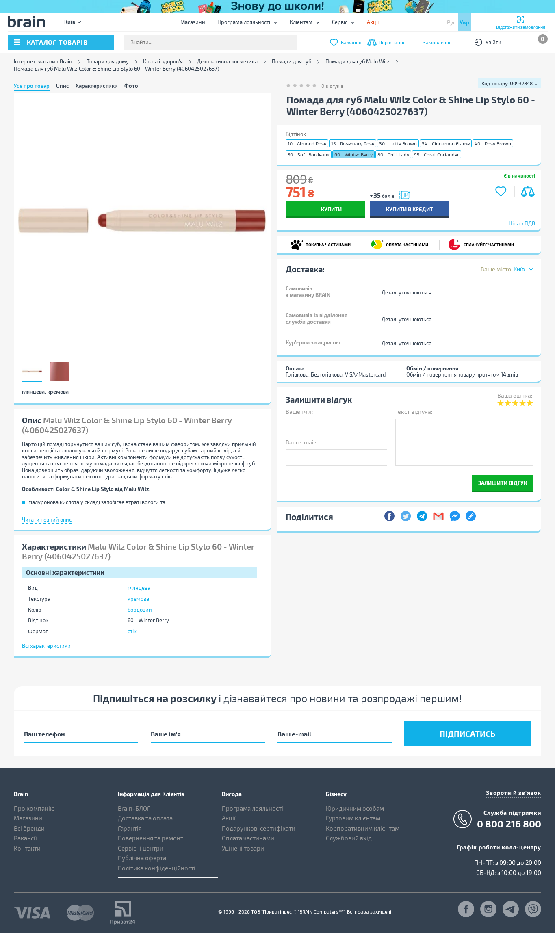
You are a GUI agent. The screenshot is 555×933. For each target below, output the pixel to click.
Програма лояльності (243, 22)
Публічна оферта (142, 858)
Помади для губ (291, 61)
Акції (229, 818)
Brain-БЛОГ (134, 808)
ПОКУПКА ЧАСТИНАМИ (326, 242)
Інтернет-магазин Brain (43, 61)
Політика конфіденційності (156, 868)
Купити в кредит (409, 209)
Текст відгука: (413, 411)
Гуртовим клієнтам (353, 818)
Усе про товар (32, 85)
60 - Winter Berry (353, 154)
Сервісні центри (140, 848)
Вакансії (25, 838)
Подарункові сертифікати (258, 828)
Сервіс (339, 22)
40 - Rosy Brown (493, 143)
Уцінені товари (243, 848)
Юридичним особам (355, 808)
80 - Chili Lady (393, 154)
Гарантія (130, 828)
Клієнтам (301, 22)
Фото (131, 85)
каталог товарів (57, 42)
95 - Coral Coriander (436, 154)
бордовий (140, 609)
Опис (62, 85)
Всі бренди (29, 828)
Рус (451, 22)
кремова (138, 598)
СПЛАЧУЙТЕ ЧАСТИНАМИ (485, 242)
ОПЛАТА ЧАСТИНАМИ (404, 242)
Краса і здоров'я (163, 61)
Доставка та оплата (145, 818)
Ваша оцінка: (514, 395)
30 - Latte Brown (398, 143)
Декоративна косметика (227, 61)
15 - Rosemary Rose (352, 143)
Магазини (192, 22)
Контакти (27, 848)
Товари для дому (108, 61)
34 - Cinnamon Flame (446, 143)
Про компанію (34, 808)
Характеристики (97, 85)
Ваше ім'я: (299, 411)
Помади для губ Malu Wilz (357, 61)
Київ (69, 22)
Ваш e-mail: (301, 442)
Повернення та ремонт (150, 838)
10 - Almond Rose (307, 143)
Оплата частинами (248, 838)
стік (132, 631)
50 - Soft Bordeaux (309, 154)
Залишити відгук (502, 483)
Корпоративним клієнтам (362, 828)
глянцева (139, 587)
